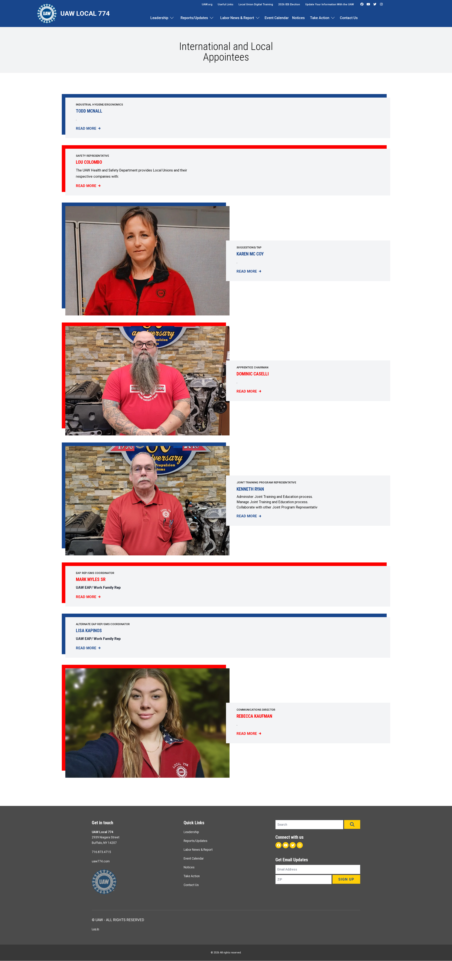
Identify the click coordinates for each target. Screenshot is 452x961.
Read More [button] (88, 128)
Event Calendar (277, 18)
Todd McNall (89, 111)
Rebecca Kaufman (254, 716)
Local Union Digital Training (256, 4)
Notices (298, 18)
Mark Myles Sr (90, 579)
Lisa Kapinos (89, 630)
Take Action (319, 18)
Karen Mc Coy (250, 254)
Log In (95, 929)
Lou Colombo (89, 162)
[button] (352, 824)
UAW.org (207, 4)
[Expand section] (172, 18)
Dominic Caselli (253, 373)
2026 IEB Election (289, 4)
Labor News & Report (237, 18)
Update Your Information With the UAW (329, 4)
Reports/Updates (194, 18)
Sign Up (346, 879)
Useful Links (225, 4)
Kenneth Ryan (250, 489)
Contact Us (349, 18)
